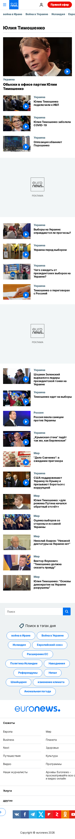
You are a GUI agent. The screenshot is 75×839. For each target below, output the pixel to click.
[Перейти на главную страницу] (13, 4)
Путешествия (12, 755)
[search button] (67, 611)
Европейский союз (49, 645)
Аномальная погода (37, 691)
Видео (7, 764)
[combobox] (38, 611)
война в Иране (12, 14)
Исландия (58, 14)
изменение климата (51, 682)
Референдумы (28, 672)
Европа (7, 731)
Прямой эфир (60, 4)
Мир (37, 452)
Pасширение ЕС (37, 654)
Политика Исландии (24, 663)
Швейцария (19, 682)
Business (8, 739)
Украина (9, 79)
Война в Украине (37, 14)
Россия (38, 412)
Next (6, 747)
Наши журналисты (15, 772)
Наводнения (57, 663)
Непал (53, 672)
